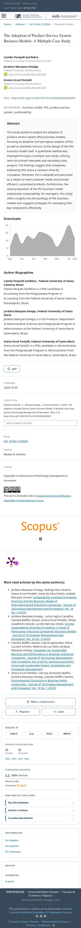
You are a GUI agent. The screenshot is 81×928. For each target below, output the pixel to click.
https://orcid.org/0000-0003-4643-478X (27, 87)
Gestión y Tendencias (38, 925)
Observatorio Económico (55, 921)
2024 (14, 759)
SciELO (14, 734)
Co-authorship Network (40, 818)
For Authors (12, 846)
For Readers (12, 840)
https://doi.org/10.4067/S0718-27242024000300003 (43, 98)
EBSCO (67, 734)
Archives (20, 24)
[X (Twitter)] (53, 925)
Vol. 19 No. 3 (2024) (39, 24)
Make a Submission (43, 701)
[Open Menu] (4, 15)
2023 (20, 759)
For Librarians (13, 851)
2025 (7, 759)
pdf (14, 369)
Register (25, 711)
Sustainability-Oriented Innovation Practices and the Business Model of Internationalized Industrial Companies (44, 601)
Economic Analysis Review (23, 921)
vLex (31, 734)
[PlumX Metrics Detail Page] (11, 561)
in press (9, 881)
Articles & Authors (40, 810)
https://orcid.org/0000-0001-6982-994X (27, 74)
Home (7, 24)
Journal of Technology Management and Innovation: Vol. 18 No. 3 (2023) (43, 608)
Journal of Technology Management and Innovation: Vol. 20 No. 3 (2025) (37, 637)
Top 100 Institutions (40, 802)
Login (60, 711)
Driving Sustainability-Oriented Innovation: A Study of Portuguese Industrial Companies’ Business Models (43, 627)
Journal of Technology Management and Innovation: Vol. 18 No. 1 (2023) (42, 686)
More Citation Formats (19, 423)
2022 (26, 759)
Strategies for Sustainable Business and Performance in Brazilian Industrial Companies (42, 654)
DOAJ (49, 734)
